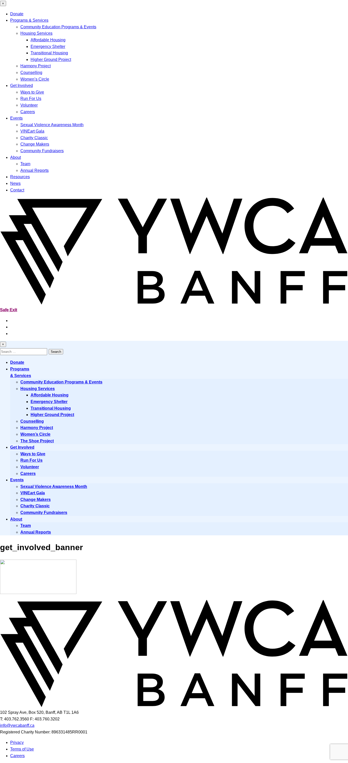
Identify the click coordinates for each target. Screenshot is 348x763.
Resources (20, 320)
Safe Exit (8, 310)
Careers (17, 756)
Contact (17, 333)
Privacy (17, 742)
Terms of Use (22, 749)
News (15, 327)
